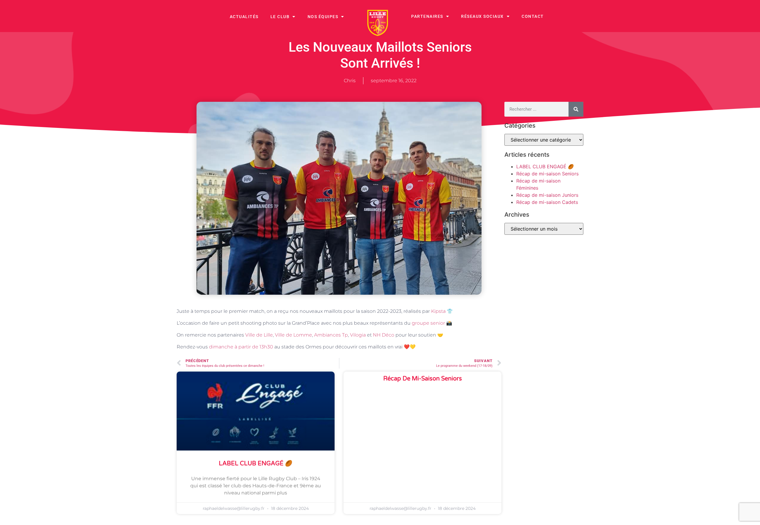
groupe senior (428, 323)
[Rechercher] (576, 109)
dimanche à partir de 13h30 (241, 347)
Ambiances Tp (331, 335)
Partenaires (427, 16)
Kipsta (438, 311)
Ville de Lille (259, 335)
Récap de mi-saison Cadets (547, 202)
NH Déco (383, 335)
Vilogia (358, 335)
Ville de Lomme (293, 335)
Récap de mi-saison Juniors (547, 195)
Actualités (244, 16)
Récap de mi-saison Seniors (422, 378)
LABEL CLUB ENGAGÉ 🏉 (255, 463)
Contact (533, 16)
